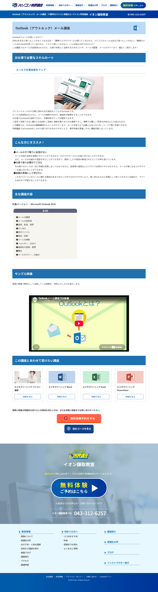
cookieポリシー (106, 576)
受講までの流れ (71, 544)
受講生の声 (93, 5)
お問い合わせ (91, 576)
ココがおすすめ (71, 536)
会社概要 (49, 576)
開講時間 (25, 564)
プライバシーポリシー (74, 576)
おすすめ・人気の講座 (31, 544)
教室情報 (50, 5)
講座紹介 (79, 5)
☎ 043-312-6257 (137, 14)
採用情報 (59, 576)
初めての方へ (65, 5)
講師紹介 (114, 5)
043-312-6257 (90, 513)
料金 (66, 540)
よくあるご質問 (71, 548)
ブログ (104, 5)
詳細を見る (28, 396)
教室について (27, 536)
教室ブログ (26, 552)
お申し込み (133, 5)
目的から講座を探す (30, 548)
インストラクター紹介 (118, 562)
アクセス (25, 560)
